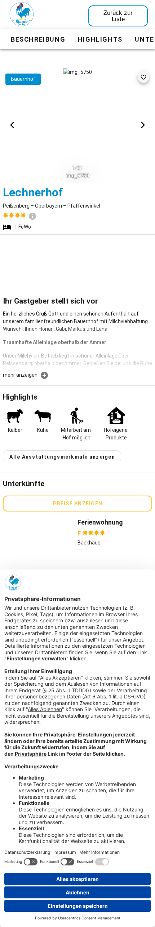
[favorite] (143, 77)
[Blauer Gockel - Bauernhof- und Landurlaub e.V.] (22, 15)
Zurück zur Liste (118, 15)
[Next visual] (142, 124)
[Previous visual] (12, 124)
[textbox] (77, 340)
